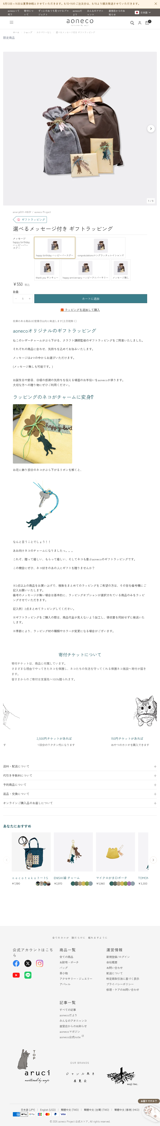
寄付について (28, 12)
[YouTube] (16, 975)
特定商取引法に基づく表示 (122, 978)
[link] (38, 883)
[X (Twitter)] (27, 963)
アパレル (65, 984)
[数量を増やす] (30, 298)
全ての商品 (66, 957)
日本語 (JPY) (28, 1110)
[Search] (132, 23)
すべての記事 (68, 1010)
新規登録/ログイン (118, 957)
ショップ (28, 32)
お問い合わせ (114, 968)
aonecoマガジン (70, 1031)
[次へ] (151, 129)
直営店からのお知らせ (117, 12)
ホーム (16, 32)
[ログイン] (140, 23)
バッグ (64, 968)
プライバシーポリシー (120, 984)
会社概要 (111, 962)
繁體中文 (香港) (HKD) (126, 1110)
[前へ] (6, 859)
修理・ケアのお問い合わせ (122, 989)
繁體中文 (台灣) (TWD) (96, 1110)
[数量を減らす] (16, 298)
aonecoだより (77, 12)
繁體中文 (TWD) (70, 1110)
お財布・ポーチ (69, 962)
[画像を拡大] (151, 56)
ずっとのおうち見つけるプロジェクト (53, 12)
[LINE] (27, 975)
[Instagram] (39, 963)
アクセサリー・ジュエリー (76, 978)
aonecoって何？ (14, 12)
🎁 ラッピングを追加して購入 (80, 309)
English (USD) (48, 1110)
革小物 (64, 973)
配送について (114, 973)
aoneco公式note (70, 1037)
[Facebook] (16, 963)
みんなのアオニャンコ (95, 12)
